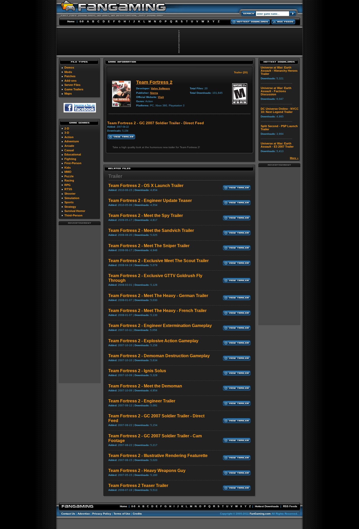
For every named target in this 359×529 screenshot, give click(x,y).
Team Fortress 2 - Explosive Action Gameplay (153, 341)
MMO (67, 171)
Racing (69, 180)
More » (294, 158)
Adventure (71, 141)
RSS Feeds (290, 506)
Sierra (154, 92)
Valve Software (160, 88)
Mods (68, 72)
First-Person (72, 163)
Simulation (71, 198)
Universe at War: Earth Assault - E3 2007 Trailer (277, 145)
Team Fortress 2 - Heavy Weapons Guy (147, 470)
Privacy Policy (101, 513)
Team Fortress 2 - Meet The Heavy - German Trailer (158, 295)
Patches (69, 76)
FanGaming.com (260, 513)
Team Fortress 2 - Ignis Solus (137, 371)
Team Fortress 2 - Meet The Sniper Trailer (148, 245)
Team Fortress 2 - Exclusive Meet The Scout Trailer (158, 260)
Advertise (84, 513)
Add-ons (70, 80)
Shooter (69, 193)
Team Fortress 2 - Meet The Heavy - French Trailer (157, 310)
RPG (67, 184)
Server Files (72, 84)
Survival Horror (74, 210)
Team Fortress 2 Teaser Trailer (138, 485)
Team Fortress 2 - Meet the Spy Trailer (145, 215)
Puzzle (69, 176)
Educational (72, 154)
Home (71, 21)
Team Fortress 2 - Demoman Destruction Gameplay (159, 356)
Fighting (70, 158)
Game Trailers (73, 89)
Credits (137, 513)
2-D (66, 128)
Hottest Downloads (267, 506)
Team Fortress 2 (154, 82)
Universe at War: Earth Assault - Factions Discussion (276, 91)
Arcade (69, 145)
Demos (69, 67)
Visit (161, 97)
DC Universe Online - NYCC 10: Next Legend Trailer (280, 110)
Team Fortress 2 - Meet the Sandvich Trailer (151, 230)
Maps (68, 93)
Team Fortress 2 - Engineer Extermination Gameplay (160, 325)
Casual (69, 150)
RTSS (68, 189)
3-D (66, 132)
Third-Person (73, 215)
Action (69, 137)
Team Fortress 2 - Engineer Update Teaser (150, 200)
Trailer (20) (241, 72)
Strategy (70, 206)
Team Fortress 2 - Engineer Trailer (141, 401)
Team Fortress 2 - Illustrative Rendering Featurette (158, 455)
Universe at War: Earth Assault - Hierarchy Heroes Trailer (279, 70)
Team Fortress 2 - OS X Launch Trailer (145, 185)
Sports (69, 202)
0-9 (82, 21)
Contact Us (68, 513)
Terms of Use (122, 513)
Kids (67, 167)
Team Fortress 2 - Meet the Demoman (145, 386)
